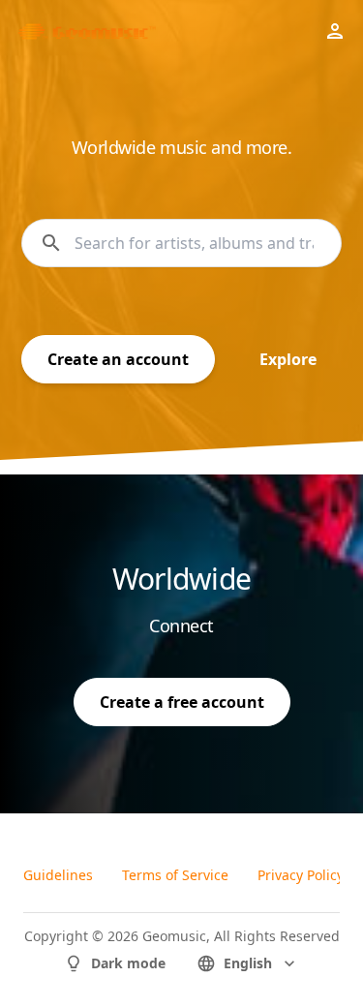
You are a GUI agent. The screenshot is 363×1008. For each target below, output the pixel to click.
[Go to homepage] (85, 31)
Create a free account (182, 702)
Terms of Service (175, 875)
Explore (288, 359)
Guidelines (58, 875)
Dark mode (128, 963)
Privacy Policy (300, 875)
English (248, 963)
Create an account (118, 359)
